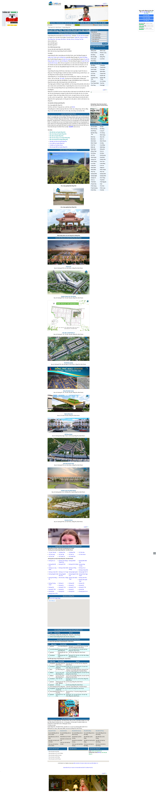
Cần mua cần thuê (68, 22)
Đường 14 (61, 583)
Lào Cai (102, 165)
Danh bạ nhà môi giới (54, 748)
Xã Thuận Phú (72, 556)
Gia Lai (102, 151)
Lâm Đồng (102, 163)
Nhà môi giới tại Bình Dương (55, 755)
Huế (101, 184)
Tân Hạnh (102, 69)
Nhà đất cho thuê (60, 22)
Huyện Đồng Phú (66, 27)
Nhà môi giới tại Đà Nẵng (54, 757)
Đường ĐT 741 (62, 587)
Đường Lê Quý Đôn (83, 570)
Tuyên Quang (94, 188)
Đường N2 (61, 589)
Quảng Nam (103, 173)
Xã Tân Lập (61, 554)
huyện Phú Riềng (83, 57)
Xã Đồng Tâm (62, 552)
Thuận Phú (76, 37)
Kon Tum (102, 161)
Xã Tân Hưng (52, 554)
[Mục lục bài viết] (154, 553)
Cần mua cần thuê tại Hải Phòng (100, 745)
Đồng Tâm (52, 39)
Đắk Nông (102, 147)
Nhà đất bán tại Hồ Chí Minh (53, 737)
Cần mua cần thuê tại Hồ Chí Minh (53, 745)
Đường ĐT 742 (72, 587)
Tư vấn (99, 22)
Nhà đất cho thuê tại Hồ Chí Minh (53, 741)
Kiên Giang (93, 161)
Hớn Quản (93, 58)
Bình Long (102, 50)
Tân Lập (77, 39)
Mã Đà (73, 107)
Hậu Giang (93, 157)
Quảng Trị (93, 177)
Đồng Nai (102, 149)
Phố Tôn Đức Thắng (63, 577)
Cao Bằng (102, 145)
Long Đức (102, 65)
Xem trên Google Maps (55, 598)
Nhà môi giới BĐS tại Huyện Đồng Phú (58, 147)
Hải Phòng (93, 130)
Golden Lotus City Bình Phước (68, 490)
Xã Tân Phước (82, 554)
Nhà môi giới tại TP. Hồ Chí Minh (56, 753)
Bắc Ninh (93, 139)
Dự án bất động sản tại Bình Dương (77, 733)
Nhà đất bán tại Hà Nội (65, 736)
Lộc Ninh (102, 58)
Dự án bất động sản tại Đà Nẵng (89, 733)
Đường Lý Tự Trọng (63, 572)
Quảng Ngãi (94, 175)
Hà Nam (102, 153)
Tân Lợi (72, 39)
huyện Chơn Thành (52, 57)
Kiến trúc (82, 22)
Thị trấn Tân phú (52, 552)
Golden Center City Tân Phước (68, 296)
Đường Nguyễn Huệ (53, 574)
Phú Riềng (93, 60)
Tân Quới (93, 81)
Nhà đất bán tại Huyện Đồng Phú (57, 132)
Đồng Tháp (93, 151)
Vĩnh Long (102, 188)
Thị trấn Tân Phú (80, 35)
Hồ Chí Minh (94, 126)
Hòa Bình (102, 157)
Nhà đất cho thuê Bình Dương (77, 741)
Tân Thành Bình (95, 83)
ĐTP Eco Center (68, 434)
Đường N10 (51, 591)
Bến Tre (102, 139)
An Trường (102, 81)
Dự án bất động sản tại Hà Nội (65, 733)
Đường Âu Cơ (52, 560)
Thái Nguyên (103, 181)
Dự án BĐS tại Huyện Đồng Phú (57, 143)
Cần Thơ (93, 145)
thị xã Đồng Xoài (62, 57)
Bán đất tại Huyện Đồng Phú (56, 135)
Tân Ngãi (102, 85)
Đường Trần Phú (83, 577)
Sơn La (93, 179)
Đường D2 (71, 585)
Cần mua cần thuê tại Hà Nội (65, 743)
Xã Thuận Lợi (62, 556)
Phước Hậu (94, 67)
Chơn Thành (94, 52)
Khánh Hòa (102, 159)
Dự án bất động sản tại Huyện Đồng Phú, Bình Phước (68, 237)
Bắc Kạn (93, 136)
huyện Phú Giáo (85, 61)
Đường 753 (81, 583)
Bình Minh (102, 71)
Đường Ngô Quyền (73, 572)
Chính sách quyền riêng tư (91, 763)
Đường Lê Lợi (82, 567)
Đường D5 (81, 585)
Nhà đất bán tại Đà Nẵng (88, 737)
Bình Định (93, 141)
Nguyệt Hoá (94, 71)
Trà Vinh (93, 73)
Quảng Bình (94, 173)
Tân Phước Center (68, 362)
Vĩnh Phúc (93, 190)
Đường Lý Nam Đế (53, 572)
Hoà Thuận (93, 69)
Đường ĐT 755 (82, 587)
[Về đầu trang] (155, 790)
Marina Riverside (68, 414)
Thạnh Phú (102, 73)
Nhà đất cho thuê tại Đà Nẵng (89, 741)
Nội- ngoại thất (88, 22)
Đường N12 (61, 591)
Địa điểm (104, 22)
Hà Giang (93, 153)
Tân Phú (102, 83)
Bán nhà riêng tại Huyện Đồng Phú (58, 134)
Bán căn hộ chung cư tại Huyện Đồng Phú (60, 137)
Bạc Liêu (102, 136)
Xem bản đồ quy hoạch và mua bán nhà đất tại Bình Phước (78, 767)
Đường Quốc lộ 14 (83, 591)
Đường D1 (61, 585)
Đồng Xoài (93, 50)
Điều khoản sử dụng (78, 763)
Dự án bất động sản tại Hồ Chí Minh (53, 733)
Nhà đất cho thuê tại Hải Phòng (100, 741)
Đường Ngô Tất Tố (83, 572)
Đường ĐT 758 (52, 589)
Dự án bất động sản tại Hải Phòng (101, 733)
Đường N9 (81, 589)
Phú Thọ (93, 171)
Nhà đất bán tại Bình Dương (76, 737)
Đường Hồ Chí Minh (73, 564)
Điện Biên (93, 149)
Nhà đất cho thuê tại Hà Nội (65, 739)
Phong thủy (94, 22)
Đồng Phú (102, 56)
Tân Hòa (68, 39)
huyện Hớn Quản (67, 59)
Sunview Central (69, 520)
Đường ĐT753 (62, 564)
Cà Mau (102, 143)
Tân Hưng (58, 39)
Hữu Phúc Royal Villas (68, 463)
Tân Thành (62, 78)
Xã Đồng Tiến (72, 552)
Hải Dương (102, 155)
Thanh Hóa (93, 184)
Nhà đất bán (53, 22)
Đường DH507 (72, 560)
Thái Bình (93, 181)
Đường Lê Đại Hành (63, 567)
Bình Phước (58, 27)
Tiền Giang (93, 186)
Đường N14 (71, 591)
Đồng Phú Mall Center (68, 391)
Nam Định (93, 167)
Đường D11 (51, 587)
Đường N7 (71, 589)
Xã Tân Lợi (71, 554)
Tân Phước (63, 39)
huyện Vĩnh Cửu (55, 61)
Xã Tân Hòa (81, 552)
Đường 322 (71, 583)
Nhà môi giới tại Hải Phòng (55, 758)
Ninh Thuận (103, 169)
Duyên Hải (102, 75)
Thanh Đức (102, 67)
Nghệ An (102, 167)
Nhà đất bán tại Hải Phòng (100, 737)
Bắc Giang (102, 134)
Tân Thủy (93, 85)
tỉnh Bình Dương (53, 62)
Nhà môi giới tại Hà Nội (54, 751)
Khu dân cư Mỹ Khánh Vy (68, 332)
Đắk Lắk (93, 147)
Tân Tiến (81, 39)
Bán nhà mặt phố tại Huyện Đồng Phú (59, 139)
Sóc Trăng (102, 177)
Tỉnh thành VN (51, 27)
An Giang (102, 132)
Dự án (74, 22)
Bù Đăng (93, 54)
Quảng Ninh (103, 175)
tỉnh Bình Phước (67, 35)
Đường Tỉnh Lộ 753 (53, 593)
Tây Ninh (102, 179)
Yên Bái (102, 190)
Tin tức (78, 22)
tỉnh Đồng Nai (65, 61)
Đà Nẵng (93, 65)
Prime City (68, 266)
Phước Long (103, 52)
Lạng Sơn (93, 165)
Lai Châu (93, 163)
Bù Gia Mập (94, 56)
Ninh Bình (93, 169)
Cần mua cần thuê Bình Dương (77, 745)
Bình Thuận (94, 143)
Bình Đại (93, 75)
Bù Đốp (102, 54)
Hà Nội (101, 126)
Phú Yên (102, 171)
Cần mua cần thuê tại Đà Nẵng (89, 745)
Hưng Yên (93, 159)
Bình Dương (94, 128)
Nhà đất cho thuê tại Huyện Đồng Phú (58, 141)
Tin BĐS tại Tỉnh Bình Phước (56, 145)
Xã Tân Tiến (51, 556)
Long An (102, 130)
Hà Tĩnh (93, 155)
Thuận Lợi (82, 37)
